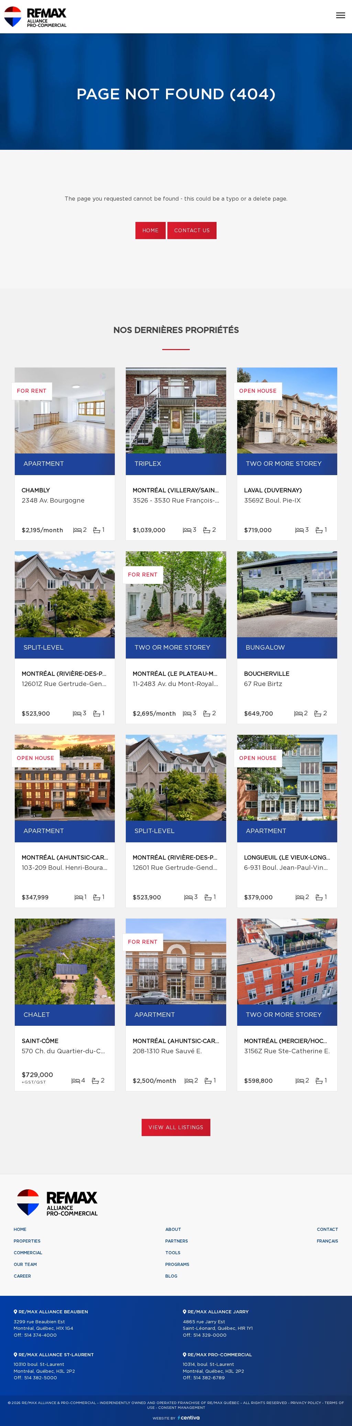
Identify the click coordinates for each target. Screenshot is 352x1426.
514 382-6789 (209, 1378)
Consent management (181, 1408)
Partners (176, 1241)
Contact (327, 1229)
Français (327, 1241)
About (173, 1229)
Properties (27, 1241)
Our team (25, 1264)
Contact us (192, 230)
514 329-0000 (210, 1335)
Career (22, 1276)
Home (150, 230)
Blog (171, 1276)
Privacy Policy (305, 1403)
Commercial (28, 1253)
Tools (172, 1253)
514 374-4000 (40, 1335)
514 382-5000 (40, 1378)
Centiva (189, 1417)
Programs (177, 1264)
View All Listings (175, 1127)
